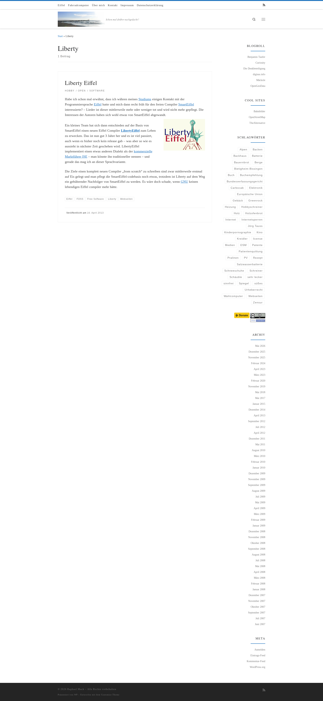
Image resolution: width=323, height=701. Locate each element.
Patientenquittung (251, 251)
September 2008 (256, 548)
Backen (258, 149)
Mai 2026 (260, 345)
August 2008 (258, 554)
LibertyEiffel (130, 130)
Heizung (230, 206)
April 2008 (259, 571)
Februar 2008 (258, 583)
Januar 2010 (259, 467)
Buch (231, 175)
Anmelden (259, 649)
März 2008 (259, 577)
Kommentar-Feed (256, 661)
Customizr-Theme (110, 695)
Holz (237, 213)
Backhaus (240, 155)
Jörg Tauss (255, 225)
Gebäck (238, 200)
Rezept (258, 257)
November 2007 (256, 600)
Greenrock (255, 200)
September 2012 (256, 421)
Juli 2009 (260, 496)
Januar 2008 (259, 589)
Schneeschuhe (234, 270)
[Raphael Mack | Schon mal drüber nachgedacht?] (81, 18)
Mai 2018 (260, 392)
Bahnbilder (259, 111)
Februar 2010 (258, 461)
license (258, 238)
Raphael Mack (75, 689)
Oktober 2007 (258, 606)
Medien (230, 245)
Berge (259, 162)
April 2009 (259, 508)
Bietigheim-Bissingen (248, 168)
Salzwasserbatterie (250, 264)
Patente (257, 245)
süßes (258, 283)
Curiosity (260, 62)
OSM (243, 245)
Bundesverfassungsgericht (245, 181)
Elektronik (256, 187)
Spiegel (244, 283)
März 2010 (259, 455)
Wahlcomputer (233, 296)
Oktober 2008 (258, 542)
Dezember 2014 (257, 409)
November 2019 (256, 386)
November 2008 (256, 537)
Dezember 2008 (257, 531)
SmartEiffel (186, 104)
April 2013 (259, 415)
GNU (184, 181)
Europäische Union (250, 194)
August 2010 (258, 450)
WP (76, 695)
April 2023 (259, 369)
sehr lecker (255, 276)
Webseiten (255, 296)
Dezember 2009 (257, 473)
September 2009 (256, 484)
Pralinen (233, 257)
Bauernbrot (241, 162)
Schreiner (256, 270)
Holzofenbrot (254, 213)
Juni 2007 (260, 624)
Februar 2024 (258, 363)
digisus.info (259, 74)
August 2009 (258, 490)
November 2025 (256, 357)
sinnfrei (229, 283)
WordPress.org (257, 666)
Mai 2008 (260, 566)
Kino (260, 232)
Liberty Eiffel (81, 83)
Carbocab (237, 187)
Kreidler (242, 238)
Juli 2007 (260, 618)
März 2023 (259, 374)
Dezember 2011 (257, 438)
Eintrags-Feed (257, 655)
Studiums (145, 99)
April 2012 (259, 432)
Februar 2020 (258, 380)
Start (60, 36)
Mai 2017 (260, 398)
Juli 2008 (260, 560)
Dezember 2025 (257, 351)
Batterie (257, 155)
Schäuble (236, 276)
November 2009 (256, 479)
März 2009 (259, 513)
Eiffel (97, 104)
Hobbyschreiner (252, 206)
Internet (230, 219)
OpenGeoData (257, 85)
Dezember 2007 (257, 595)
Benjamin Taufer (256, 56)
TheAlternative (257, 122)
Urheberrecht (254, 289)
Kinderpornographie (237, 232)
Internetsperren (252, 219)
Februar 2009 (258, 519)
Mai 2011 (260, 444)
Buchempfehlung (251, 175)
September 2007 (256, 612)
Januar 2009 (259, 525)
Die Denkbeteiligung (254, 68)
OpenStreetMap (257, 117)
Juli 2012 (260, 427)
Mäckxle (260, 80)
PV (246, 257)
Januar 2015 (259, 403)
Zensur (258, 302)
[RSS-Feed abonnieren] (264, 5)
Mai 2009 (260, 502)
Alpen (243, 149)
